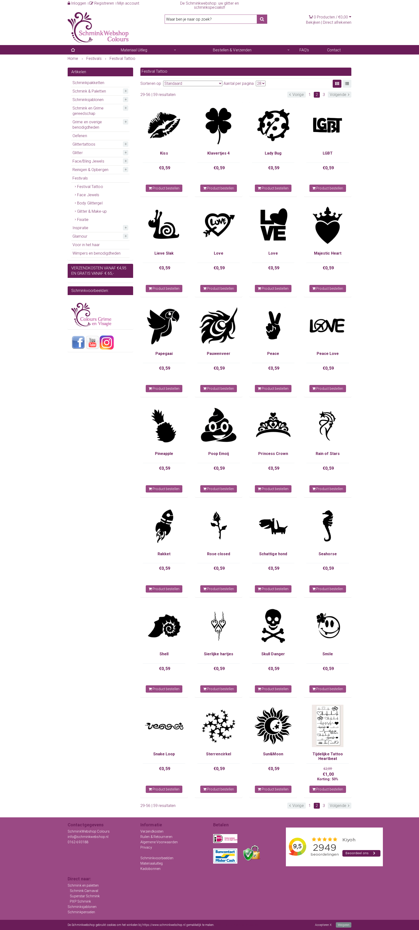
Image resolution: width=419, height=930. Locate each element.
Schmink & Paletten (89, 91)
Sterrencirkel (218, 754)
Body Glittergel (90, 203)
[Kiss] (164, 125)
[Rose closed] (218, 526)
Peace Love (328, 353)
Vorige (297, 94)
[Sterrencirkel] (218, 726)
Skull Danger (273, 654)
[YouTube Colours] (92, 342)
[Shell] (164, 626)
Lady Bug (273, 153)
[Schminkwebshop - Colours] (98, 27)
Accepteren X (323, 925)
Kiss (164, 153)
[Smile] (327, 626)
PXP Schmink (80, 901)
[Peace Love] (327, 325)
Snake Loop (164, 754)
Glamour (80, 236)
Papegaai (164, 353)
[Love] (218, 225)
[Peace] (273, 325)
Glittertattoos (84, 144)
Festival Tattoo (90, 186)
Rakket (164, 554)
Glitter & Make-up (92, 211)
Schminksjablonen (88, 99)
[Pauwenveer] (218, 325)
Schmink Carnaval (84, 891)
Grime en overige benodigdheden (87, 125)
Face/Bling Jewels (88, 161)
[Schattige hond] (273, 526)
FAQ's (304, 50)
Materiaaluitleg (151, 863)
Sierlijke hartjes (219, 654)
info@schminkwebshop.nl (88, 837)
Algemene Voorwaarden (159, 842)
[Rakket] (164, 526)
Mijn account (128, 3)
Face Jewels (88, 195)
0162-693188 (78, 842)
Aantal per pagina (239, 83)
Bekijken (313, 22)
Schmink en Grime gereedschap (88, 111)
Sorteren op (150, 83)
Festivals (80, 178)
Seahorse (328, 554)
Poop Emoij (218, 453)
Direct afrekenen (337, 22)
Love (218, 253)
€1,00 (328, 774)
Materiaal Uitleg (134, 50)
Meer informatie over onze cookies (236, 925)
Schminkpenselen (81, 912)
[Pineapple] (164, 425)
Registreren (103, 3)
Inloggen (78, 3)
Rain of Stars (328, 453)
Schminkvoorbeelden (156, 858)
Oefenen (80, 135)
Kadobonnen (150, 869)
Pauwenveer (218, 353)
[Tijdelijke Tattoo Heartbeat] (327, 726)
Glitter (78, 152)
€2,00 (327, 769)
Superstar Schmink (85, 896)
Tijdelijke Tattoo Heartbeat (328, 756)
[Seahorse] (327, 526)
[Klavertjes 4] (218, 125)
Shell (164, 654)
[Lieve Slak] (164, 225)
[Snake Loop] (164, 726)
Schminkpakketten (89, 82)
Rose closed (218, 554)
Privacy (146, 847)
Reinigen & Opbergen (90, 169)
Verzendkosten (151, 831)
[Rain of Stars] (327, 425)
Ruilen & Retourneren (156, 837)
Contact (334, 50)
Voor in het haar (86, 244)
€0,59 (164, 167)
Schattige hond (273, 554)
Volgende (338, 94)
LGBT (327, 153)
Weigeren (343, 925)
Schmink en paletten (83, 885)
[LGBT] (327, 125)
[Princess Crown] (273, 425)
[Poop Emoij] (218, 425)
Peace (273, 353)
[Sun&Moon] (273, 726)
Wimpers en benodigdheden (97, 253)
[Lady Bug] (273, 125)
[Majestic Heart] (327, 225)
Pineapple (164, 453)
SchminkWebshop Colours (89, 831)
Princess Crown (273, 453)
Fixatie (83, 219)
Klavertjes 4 (218, 153)
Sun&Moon (273, 754)
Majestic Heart (327, 253)
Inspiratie (80, 228)
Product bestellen (165, 188)
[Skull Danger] (273, 626)
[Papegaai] (164, 325)
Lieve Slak (164, 253)
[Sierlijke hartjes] (218, 626)
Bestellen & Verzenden (232, 50)
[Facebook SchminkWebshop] (78, 342)
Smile (327, 654)
